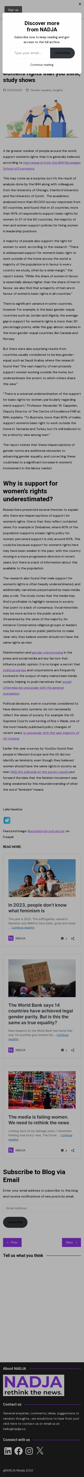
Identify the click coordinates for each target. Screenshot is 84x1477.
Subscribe (62, 53)
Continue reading (41, 65)
